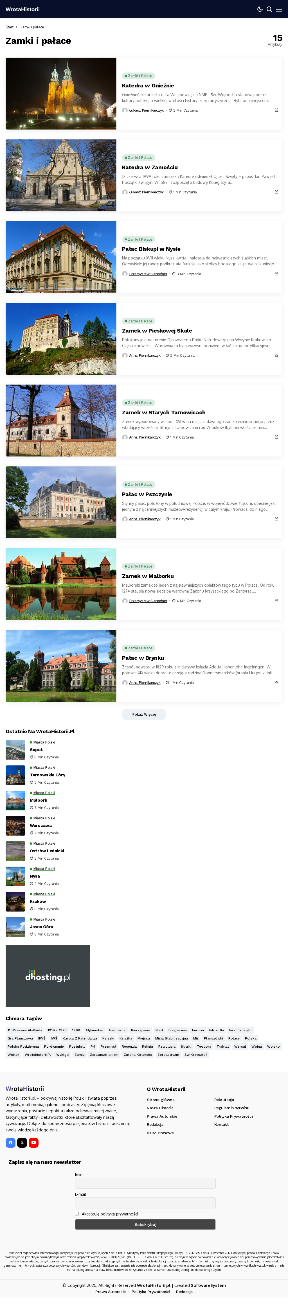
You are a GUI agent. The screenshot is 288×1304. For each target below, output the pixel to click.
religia (147, 1046)
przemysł (108, 1046)
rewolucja (167, 1046)
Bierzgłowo (140, 1030)
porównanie (54, 1046)
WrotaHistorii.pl (153, 1285)
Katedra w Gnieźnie (148, 85)
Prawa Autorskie (110, 1291)
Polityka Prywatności (151, 1291)
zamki (80, 1055)
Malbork (38, 800)
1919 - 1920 (57, 1030)
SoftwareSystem (208, 1285)
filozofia (216, 1030)
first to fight (240, 1030)
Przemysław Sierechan (148, 274)
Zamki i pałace (32, 27)
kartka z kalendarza (80, 1038)
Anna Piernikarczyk (145, 355)
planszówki (213, 1038)
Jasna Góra (41, 926)
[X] (22, 1143)
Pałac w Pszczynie (147, 494)
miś (196, 1038)
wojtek (13, 1055)
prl (93, 1046)
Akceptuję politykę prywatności (109, 1214)
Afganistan (94, 1030)
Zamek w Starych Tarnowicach (164, 412)
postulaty (77, 1046)
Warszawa (41, 825)
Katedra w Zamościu (150, 167)
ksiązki (108, 1038)
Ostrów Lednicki (47, 850)
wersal (240, 1046)
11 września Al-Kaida (25, 1030)
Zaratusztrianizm (104, 1055)
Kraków (38, 901)
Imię (78, 1174)
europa (198, 1030)
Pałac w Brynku (143, 657)
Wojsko (273, 1046)
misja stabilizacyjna (171, 1038)
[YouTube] (34, 1143)
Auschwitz (117, 1030)
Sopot (36, 749)
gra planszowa (20, 1038)
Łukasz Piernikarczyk (146, 110)
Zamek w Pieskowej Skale (157, 330)
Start (10, 27)
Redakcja (184, 1291)
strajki (186, 1046)
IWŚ (54, 1038)
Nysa (35, 876)
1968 (76, 1030)
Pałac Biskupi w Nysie (151, 248)
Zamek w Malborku (148, 576)
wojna (256, 1046)
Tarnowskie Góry (47, 775)
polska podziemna (23, 1046)
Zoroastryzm (168, 1055)
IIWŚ (42, 1038)
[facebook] (10, 1143)
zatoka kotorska (138, 1055)
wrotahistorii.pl (38, 1055)
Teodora (204, 1046)
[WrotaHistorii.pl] (22, 9)
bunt (159, 1030)
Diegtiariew (177, 1030)
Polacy (234, 1038)
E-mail (80, 1194)
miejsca (144, 1038)
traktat (223, 1046)
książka (126, 1038)
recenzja (129, 1046)
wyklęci (62, 1055)
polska (250, 1038)
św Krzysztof (195, 1055)
